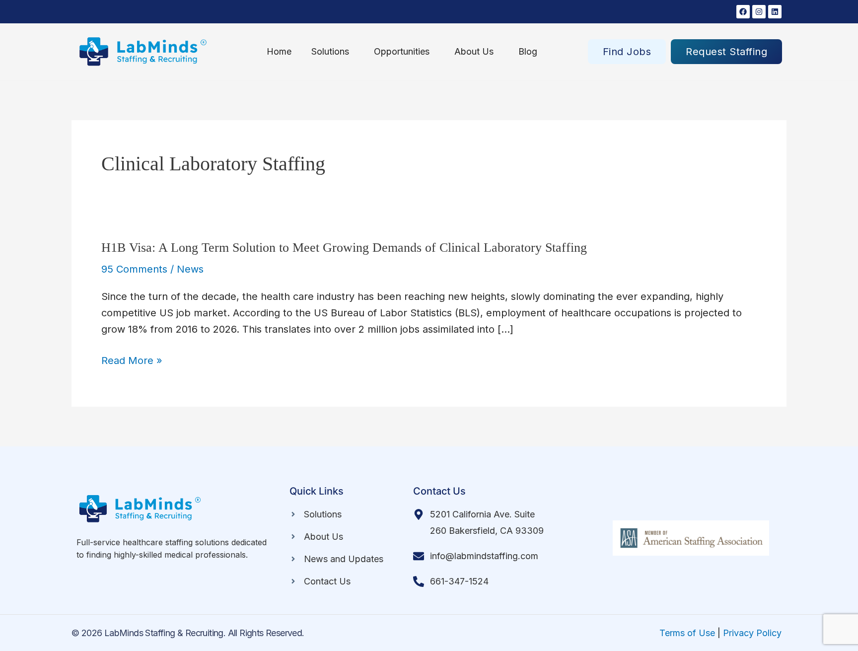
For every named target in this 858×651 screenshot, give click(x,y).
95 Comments (134, 269)
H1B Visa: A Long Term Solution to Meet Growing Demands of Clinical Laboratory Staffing (344, 247)
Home (279, 51)
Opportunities (401, 51)
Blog (527, 51)
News (190, 269)
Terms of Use (687, 633)
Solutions (330, 51)
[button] (332, 52)
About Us (474, 51)
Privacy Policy (752, 633)
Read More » (131, 361)
